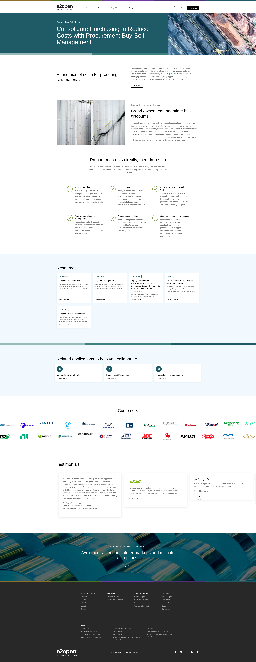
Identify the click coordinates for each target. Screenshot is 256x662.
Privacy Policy (86, 628)
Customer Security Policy (122, 628)
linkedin (192, 652)
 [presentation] (199, 497)
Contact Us (193, 8)
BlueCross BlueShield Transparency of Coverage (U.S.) (127, 638)
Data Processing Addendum (91, 634)
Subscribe (165, 606)
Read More (63, 300)
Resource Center (113, 597)
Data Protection (118, 631)
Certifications (149, 628)
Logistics (84, 606)
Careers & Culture (168, 603)
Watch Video (171, 300)
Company (132, 8)
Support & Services (117, 8)
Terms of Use (117, 634)
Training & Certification (142, 606)
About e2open (167, 597)
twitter (181, 652)
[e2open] (65, 7)
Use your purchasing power (128, 566)
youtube (197, 652)
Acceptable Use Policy (89, 631)
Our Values (166, 600)
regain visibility (173, 74)
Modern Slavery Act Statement (91, 637)
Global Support (139, 597)
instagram (186, 652)
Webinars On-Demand (115, 600)
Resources (101, 8)
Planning (84, 600)
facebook (175, 652)
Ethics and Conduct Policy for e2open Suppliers (158, 635)
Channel (84, 597)
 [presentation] (56, 497)
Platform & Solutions (85, 8)
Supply (83, 609)
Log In (181, 8)
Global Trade (85, 603)
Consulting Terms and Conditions (157, 631)
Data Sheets (111, 603)
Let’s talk (137, 85)
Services (137, 603)
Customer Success (141, 600)
